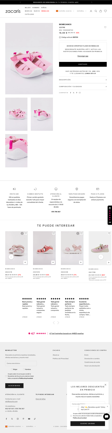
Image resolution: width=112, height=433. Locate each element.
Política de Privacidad (60, 359)
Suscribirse (14, 385)
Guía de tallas (41, 399)
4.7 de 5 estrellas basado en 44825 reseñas (66, 333)
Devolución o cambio (92, 359)
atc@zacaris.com (11, 401)
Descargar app (83, 56)
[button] (54, 322)
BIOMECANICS (65, 24)
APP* (77, 2)
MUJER (28, 7)
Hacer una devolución (92, 366)
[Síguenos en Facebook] (6, 419)
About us (56, 355)
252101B (36, 272)
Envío (86, 355)
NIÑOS (44, 7)
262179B (92, 272)
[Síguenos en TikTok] (35, 419)
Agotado (82, 64)
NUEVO (37, 11)
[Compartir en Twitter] (73, 93)
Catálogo (29, 14)
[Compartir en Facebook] (70, 93)
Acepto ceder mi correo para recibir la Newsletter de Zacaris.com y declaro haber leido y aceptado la (89, 416)
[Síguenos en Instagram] (18, 419)
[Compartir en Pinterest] (77, 93)
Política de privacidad (80, 418)
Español (80, 11)
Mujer (15, 369)
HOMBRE (36, 7)
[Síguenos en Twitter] (12, 419)
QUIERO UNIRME (87, 423)
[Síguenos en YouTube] (29, 419)
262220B (64, 272)
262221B (8, 272)
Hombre (28, 369)
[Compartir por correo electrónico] (80, 93)
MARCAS (28, 11)
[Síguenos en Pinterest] (23, 419)
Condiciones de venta (92, 362)
